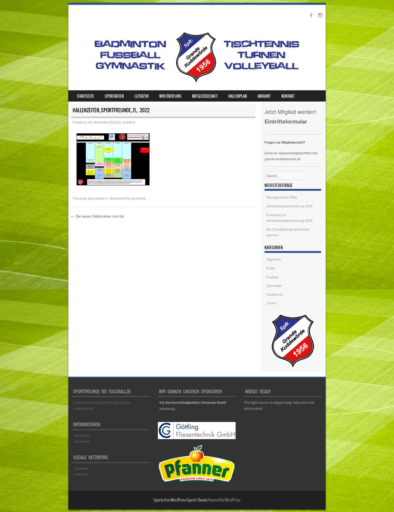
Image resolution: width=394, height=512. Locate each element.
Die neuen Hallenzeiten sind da (97, 216)
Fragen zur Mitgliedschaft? (285, 142)
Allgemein (273, 259)
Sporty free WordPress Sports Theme (180, 500)
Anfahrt (264, 96)
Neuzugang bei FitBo (281, 197)
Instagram (81, 474)
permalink (138, 198)
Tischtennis (274, 294)
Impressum (82, 441)
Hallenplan (237, 96)
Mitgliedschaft (205, 96)
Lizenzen (141, 96)
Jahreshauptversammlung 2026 (289, 206)
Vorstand (128, 122)
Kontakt (288, 96)
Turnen (271, 303)
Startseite (85, 96)
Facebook (81, 468)
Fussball (272, 277)
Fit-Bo (270, 268)
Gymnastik (273, 285)
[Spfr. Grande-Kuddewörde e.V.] (196, 82)
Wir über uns (170, 96)
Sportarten (114, 96)
